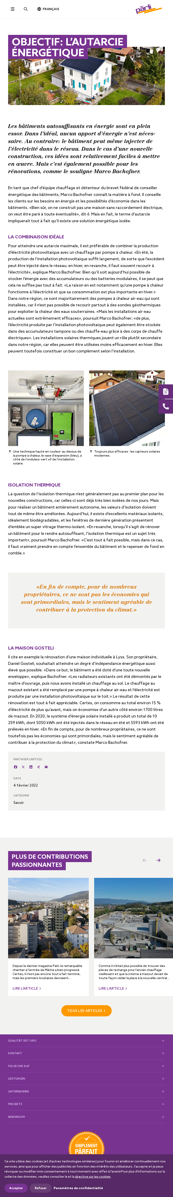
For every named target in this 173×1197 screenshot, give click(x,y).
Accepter (16, 1188)
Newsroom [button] (16, 1117)
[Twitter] (23, 767)
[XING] (38, 767)
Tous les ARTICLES (84, 1011)
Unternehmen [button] (18, 1091)
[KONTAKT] (166, 406)
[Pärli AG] (149, 8)
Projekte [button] (15, 1104)
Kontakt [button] (15, 1053)
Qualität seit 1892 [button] (22, 1040)
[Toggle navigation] (12, 9)
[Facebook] (16, 767)
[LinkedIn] (31, 767)
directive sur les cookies (93, 1177)
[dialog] (86, 1175)
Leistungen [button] (16, 1078)
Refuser (41, 1188)
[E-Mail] (46, 767)
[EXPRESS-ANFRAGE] (166, 391)
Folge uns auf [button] (19, 1066)
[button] (158, 860)
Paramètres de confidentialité (78, 1188)
